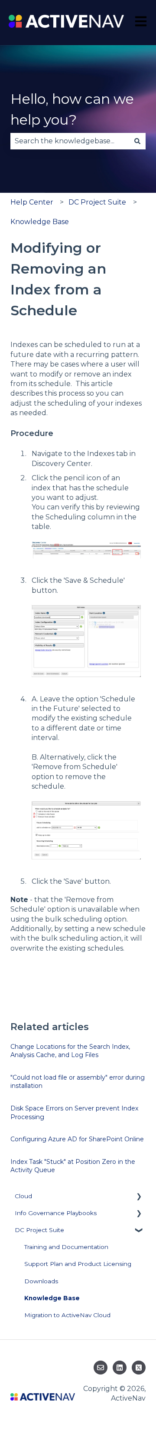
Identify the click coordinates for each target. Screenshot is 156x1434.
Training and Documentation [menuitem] (66, 1246)
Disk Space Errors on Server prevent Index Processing (74, 1112)
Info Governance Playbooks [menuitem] (56, 1212)
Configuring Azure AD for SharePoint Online (77, 1139)
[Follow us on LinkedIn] (120, 1368)
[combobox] (69, 141)
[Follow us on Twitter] (139, 1368)
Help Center (31, 202)
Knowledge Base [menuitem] (52, 1298)
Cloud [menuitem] (23, 1196)
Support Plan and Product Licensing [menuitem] (77, 1263)
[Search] (137, 141)
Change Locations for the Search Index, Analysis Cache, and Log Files (70, 1051)
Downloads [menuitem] (41, 1281)
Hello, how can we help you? (72, 109)
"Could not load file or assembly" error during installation (77, 1082)
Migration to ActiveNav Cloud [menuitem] (67, 1315)
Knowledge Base (39, 222)
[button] (139, 1197)
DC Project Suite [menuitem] (39, 1229)
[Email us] (100, 1368)
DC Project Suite (97, 202)
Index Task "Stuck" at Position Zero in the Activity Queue (72, 1166)
